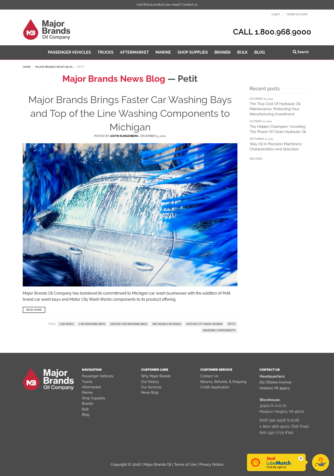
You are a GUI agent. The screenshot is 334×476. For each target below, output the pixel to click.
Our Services (151, 387)
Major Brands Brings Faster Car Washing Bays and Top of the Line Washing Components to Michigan (130, 113)
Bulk (85, 409)
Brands (87, 403)
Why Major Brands (156, 376)
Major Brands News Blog (54, 67)
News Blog (149, 392)
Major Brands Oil (157, 464)
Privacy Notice (211, 464)
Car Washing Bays (92, 323)
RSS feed (256, 158)
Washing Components (219, 330)
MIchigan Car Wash (167, 323)
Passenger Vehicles (97, 376)
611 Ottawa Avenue (275, 382)
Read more (34, 309)
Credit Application (214, 387)
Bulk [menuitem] (242, 52)
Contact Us (209, 376)
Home (27, 67)
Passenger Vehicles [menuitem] (69, 52)
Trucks (87, 382)
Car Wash (66, 323)
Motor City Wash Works (204, 323)
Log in (276, 14)
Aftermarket (91, 387)
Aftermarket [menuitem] (134, 52)
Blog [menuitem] (259, 52)
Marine (87, 392)
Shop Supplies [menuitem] (193, 52)
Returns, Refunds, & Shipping (223, 382)
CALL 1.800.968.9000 (272, 31)
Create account (296, 14)
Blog (85, 414)
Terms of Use (185, 464)
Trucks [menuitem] (105, 52)
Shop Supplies (93, 398)
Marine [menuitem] (163, 52)
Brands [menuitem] (222, 52)
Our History (150, 382)
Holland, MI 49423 (274, 388)
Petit (231, 323)
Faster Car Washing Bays (129, 323)
